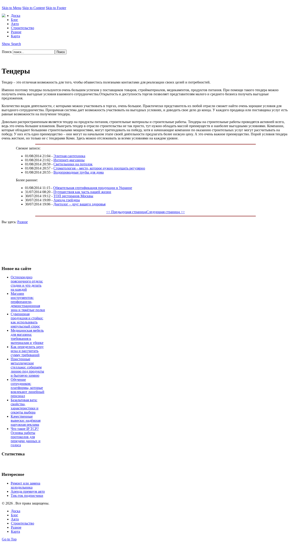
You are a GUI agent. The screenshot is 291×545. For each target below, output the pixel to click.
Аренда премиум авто (28, 491)
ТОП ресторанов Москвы (73, 196)
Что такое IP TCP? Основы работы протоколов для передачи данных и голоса (25, 437)
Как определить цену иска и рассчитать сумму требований (27, 351)
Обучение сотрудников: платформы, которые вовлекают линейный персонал (27, 388)
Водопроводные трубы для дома (78, 172)
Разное (22, 222)
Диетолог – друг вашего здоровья (79, 204)
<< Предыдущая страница (126, 212)
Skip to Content (33, 8)
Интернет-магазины (69, 160)
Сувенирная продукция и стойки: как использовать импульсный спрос (27, 320)
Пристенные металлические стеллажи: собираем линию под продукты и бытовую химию (27, 367)
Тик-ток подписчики (27, 495)
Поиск (7, 52)
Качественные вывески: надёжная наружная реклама (25, 420)
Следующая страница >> (165, 212)
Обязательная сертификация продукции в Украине (92, 188)
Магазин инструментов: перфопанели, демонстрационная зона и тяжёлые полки (28, 302)
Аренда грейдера (66, 200)
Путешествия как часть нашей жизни (82, 192)
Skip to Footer (56, 8)
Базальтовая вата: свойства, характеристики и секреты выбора (24, 406)
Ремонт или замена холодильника (25, 485)
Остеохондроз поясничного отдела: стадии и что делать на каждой (27, 283)
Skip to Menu (11, 8)
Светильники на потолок (73, 164)
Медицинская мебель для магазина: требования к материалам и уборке (27, 336)
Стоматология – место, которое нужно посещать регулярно (99, 168)
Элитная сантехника (69, 156)
